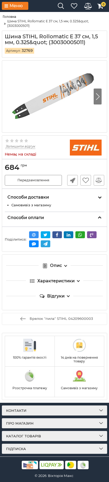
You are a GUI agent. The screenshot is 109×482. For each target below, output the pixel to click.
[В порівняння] (99, 180)
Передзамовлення (33, 180)
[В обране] (85, 180)
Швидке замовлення (72, 180)
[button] (98, 96)
